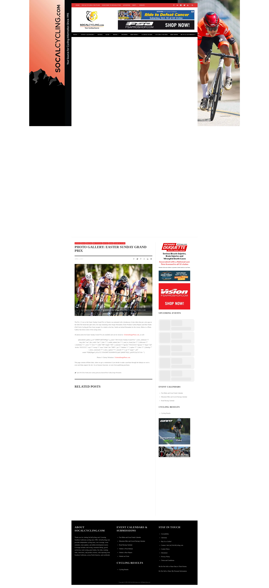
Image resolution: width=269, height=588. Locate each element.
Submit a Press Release (126, 549)
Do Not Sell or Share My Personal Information (173, 571)
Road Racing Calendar (167, 400)
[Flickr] (177, 5)
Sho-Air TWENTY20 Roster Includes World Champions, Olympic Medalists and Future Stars (119, 190)
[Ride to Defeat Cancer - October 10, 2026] (156, 14)
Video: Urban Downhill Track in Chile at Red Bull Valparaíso (105, 140)
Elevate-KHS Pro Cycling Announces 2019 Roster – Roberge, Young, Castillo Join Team (117, 165)
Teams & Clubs (119, 243)
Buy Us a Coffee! (166, 541)
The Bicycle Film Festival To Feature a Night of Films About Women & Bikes (112, 90)
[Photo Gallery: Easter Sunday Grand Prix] (113, 290)
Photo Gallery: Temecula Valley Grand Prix (97, 215)
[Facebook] (173, 5)
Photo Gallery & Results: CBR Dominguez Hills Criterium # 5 (139, 418)
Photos (89, 243)
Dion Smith (85, 372)
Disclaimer (164, 553)
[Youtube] (187, 5)
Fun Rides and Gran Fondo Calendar (172, 393)
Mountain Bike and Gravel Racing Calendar (174, 397)
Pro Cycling (97, 243)
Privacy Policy (165, 556)
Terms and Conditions (167, 560)
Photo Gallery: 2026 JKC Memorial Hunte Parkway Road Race (85, 445)
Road (111, 243)
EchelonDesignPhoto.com (131, 335)
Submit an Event (124, 556)
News (83, 243)
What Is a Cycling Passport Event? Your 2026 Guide (99, 65)
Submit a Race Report (125, 552)
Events (77, 243)
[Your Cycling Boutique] (174, 451)
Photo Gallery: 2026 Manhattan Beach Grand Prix (85, 418)
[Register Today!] (174, 276)
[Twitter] (184, 5)
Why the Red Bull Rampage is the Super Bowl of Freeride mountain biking (111, 115)
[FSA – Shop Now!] (156, 25)
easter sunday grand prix (94, 372)
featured (103, 372)
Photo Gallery (108, 372)
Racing (105, 243)
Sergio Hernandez (116, 372)
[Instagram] (180, 5)
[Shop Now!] (174, 296)
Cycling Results (165, 413)
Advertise (164, 538)
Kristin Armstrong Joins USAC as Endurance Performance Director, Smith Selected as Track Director (126, 40)
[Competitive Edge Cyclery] (174, 431)
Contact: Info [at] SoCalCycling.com (172, 545)
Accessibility (165, 534)
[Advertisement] (174, 472)
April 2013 (79, 372)
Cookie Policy (165, 549)
